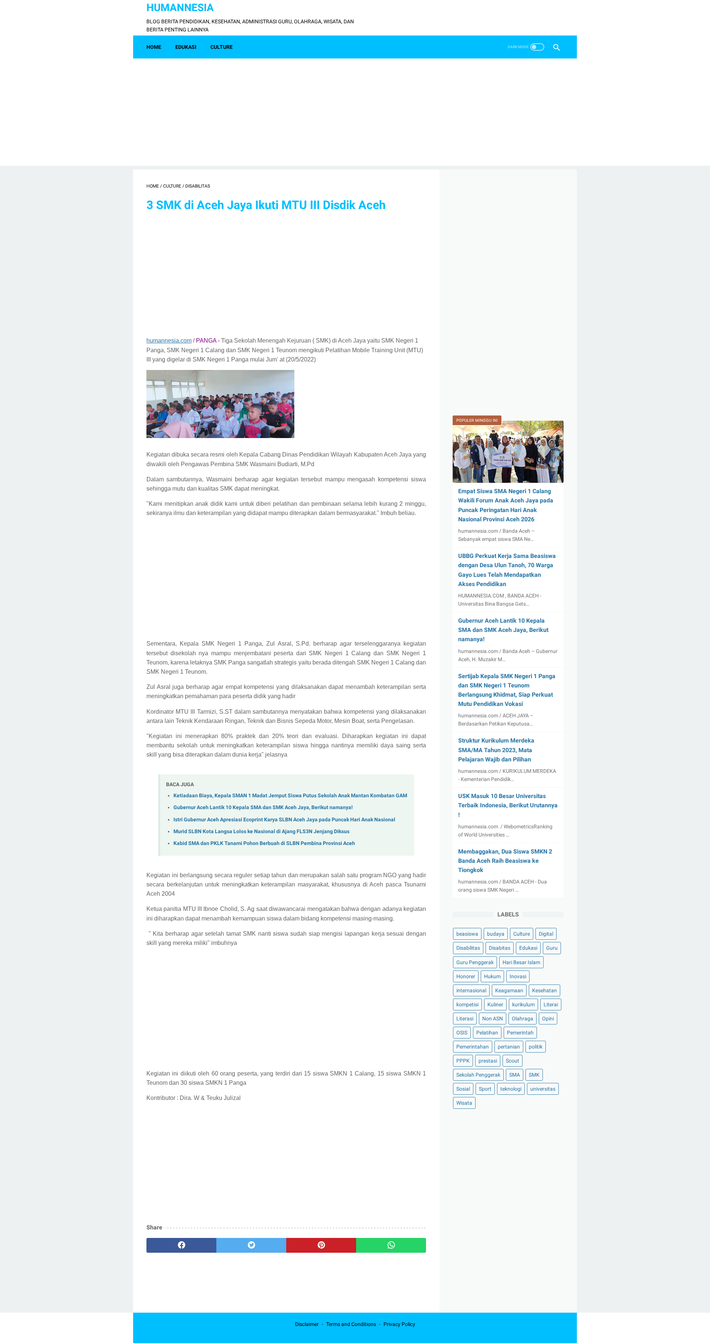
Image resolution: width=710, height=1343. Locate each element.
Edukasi (528, 948)
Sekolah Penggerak (478, 1075)
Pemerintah (520, 1033)
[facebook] (181, 1245)
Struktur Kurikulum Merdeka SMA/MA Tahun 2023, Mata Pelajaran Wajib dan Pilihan (496, 750)
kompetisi (467, 1004)
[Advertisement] (355, 114)
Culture (521, 934)
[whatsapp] (391, 1245)
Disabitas (499, 948)
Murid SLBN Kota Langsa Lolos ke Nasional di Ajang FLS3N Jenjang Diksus (261, 831)
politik (535, 1047)
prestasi (488, 1061)
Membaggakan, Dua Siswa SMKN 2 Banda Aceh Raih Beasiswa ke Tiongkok (505, 861)
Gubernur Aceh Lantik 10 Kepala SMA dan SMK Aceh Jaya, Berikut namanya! (263, 807)
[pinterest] (321, 1245)
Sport (485, 1089)
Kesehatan (544, 990)
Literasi (464, 1018)
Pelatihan (487, 1033)
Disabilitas (468, 948)
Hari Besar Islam (521, 962)
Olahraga (522, 1018)
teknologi (510, 1089)
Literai (551, 1004)
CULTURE (221, 47)
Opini (548, 1018)
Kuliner (495, 1004)
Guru (552, 948)
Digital (546, 934)
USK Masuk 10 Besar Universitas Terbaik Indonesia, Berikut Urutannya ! (508, 805)
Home (153, 47)
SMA (514, 1075)
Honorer (465, 976)
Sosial (463, 1089)
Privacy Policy (399, 1324)
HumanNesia (180, 7)
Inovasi (518, 976)
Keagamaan (509, 990)
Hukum (492, 976)
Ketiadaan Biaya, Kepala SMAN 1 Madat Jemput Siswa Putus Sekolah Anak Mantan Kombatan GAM (290, 795)
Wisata (464, 1103)
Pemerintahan (472, 1047)
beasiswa (467, 934)
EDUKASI (185, 47)
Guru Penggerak (475, 962)
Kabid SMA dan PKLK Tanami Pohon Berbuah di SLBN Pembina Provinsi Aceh (264, 843)
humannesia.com (169, 340)
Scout (512, 1061)
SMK (534, 1075)
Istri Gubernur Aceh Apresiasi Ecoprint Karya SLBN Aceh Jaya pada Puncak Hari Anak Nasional (284, 820)
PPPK (463, 1061)
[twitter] (251, 1245)
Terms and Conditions (351, 1324)
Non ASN (492, 1018)
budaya (495, 934)
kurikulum (523, 1004)
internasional (471, 990)
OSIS (461, 1033)
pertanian (509, 1047)
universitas (542, 1089)
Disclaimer (307, 1324)
